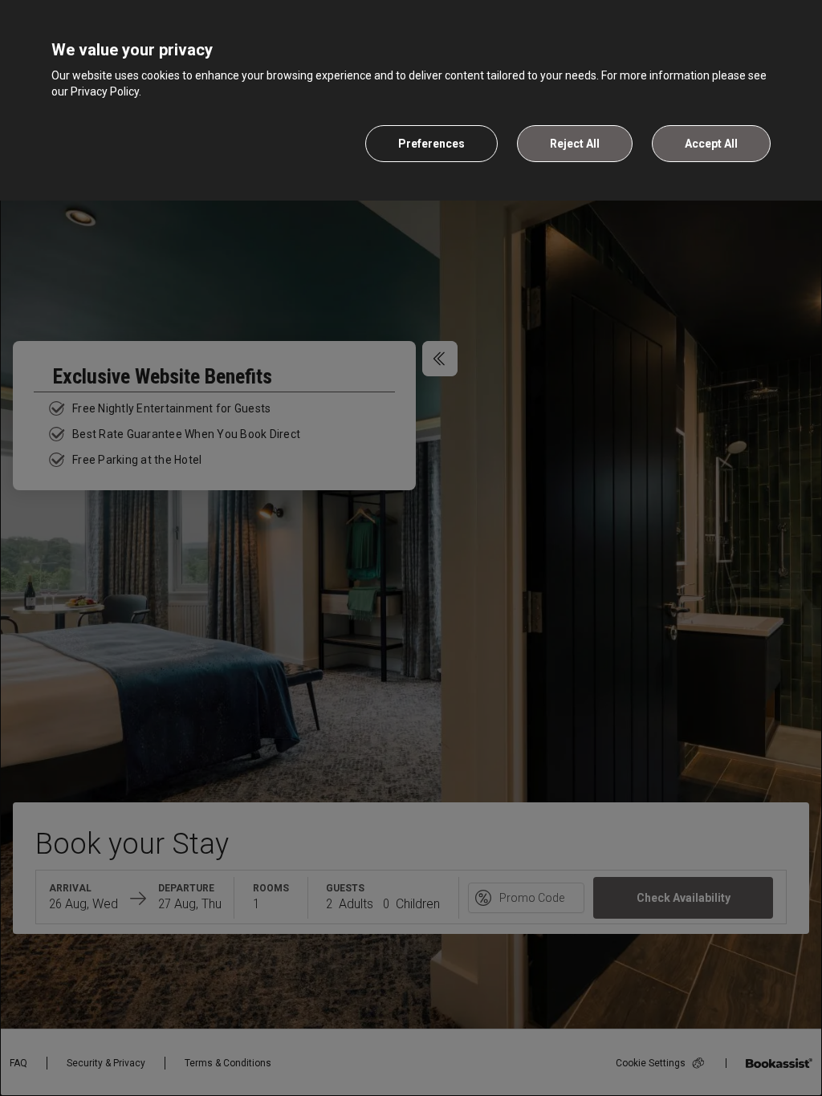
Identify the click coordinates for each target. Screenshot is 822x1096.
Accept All (711, 143)
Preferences (431, 143)
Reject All (575, 143)
